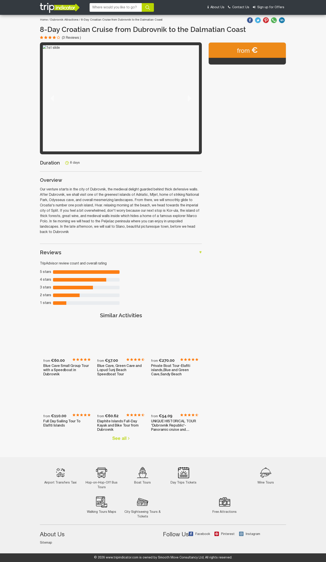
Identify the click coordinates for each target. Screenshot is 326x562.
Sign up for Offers (270, 7)
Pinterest (228, 534)
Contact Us (240, 7)
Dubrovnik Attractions (64, 20)
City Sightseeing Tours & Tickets (142, 514)
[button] (52, 98)
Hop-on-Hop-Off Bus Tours (102, 485)
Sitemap (46, 542)
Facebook (202, 534)
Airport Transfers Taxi (60, 482)
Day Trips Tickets (183, 482)
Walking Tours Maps (101, 512)
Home (44, 20)
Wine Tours (265, 482)
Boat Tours (142, 482)
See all (120, 439)
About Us (217, 7)
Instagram (253, 534)
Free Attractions (224, 512)
